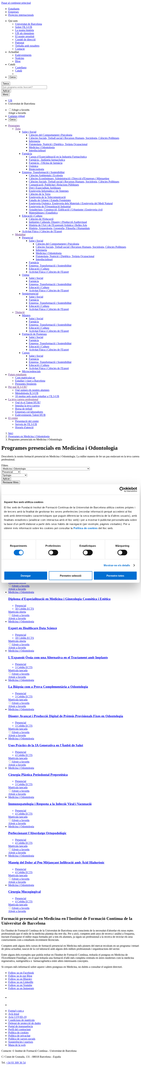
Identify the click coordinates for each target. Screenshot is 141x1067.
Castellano (20, 67)
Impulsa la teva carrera (27, 405)
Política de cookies (85, 528)
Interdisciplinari (37, 150)
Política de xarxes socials (21, 1038)
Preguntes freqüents (25, 383)
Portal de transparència (20, 1026)
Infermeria (34, 141)
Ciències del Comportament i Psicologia (50, 134)
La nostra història (24, 30)
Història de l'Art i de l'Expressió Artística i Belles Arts (58, 225)
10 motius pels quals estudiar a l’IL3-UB (37, 396)
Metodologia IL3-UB (26, 393)
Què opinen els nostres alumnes (32, 390)
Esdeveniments (23, 55)
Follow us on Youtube (20, 985)
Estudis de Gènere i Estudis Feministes (50, 200)
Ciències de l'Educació (41, 218)
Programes (14, 125)
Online (25, 274)
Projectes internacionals (21, 14)
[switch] (53, 552)
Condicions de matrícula (21, 1020)
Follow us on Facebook (21, 972)
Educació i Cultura (32, 215)
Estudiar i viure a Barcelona (30, 380)
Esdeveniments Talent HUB (30, 414)
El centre (13, 418)
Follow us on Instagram (21, 988)
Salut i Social (29, 131)
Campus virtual (16, 116)
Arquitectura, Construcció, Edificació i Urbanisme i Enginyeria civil (65, 209)
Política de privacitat (19, 1035)
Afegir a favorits (20, 109)
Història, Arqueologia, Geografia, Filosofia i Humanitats (59, 228)
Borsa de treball (23, 408)
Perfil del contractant (19, 1029)
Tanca (6, 83)
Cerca (12, 77)
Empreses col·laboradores (29, 411)
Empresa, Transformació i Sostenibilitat (43, 172)
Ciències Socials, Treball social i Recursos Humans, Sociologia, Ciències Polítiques (74, 138)
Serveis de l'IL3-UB (26, 424)
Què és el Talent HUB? (28, 402)
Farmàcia (27, 153)
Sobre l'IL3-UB (23, 27)
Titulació (20, 312)
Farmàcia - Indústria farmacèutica (47, 159)
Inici (10, 433)
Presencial (27, 237)
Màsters (26, 315)
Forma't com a (16, 1010)
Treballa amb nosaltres (27, 45)
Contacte (20, 48)
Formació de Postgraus (34, 334)
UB (10, 100)
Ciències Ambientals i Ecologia (46, 175)
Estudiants (13, 8)
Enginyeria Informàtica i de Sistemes (49, 190)
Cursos (26, 352)
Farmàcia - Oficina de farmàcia (45, 162)
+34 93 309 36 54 (16, 1062)
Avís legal (13, 1013)
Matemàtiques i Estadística (43, 212)
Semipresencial (30, 293)
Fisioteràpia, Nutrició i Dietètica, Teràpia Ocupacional (58, 144)
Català (18, 70)
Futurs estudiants (17, 374)
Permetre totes (115, 575)
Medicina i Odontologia (42, 147)
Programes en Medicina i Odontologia (29, 436)
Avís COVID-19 (17, 1016)
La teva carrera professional (23, 399)
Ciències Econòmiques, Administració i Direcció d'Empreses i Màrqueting (69, 178)
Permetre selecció (70, 575)
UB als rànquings (24, 33)
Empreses (13, 11)
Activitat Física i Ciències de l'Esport (42, 231)
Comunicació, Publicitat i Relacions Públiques (54, 184)
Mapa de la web (17, 1044)
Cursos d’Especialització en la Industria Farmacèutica (58, 156)
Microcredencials (31, 371)
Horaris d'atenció (24, 427)
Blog (17, 61)
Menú (5, 94)
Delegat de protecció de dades (24, 1023)
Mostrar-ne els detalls (117, 565)
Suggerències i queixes (20, 1041)
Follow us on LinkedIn (20, 982)
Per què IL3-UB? (17, 386)
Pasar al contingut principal (16, 2)
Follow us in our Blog (20, 975)
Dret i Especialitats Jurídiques (45, 187)
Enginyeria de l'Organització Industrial (50, 206)
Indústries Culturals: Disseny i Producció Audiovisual (58, 222)
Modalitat (20, 234)
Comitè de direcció (25, 39)
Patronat (19, 42)
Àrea (17, 128)
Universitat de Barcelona (28, 23)
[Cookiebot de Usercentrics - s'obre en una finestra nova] (122, 489)
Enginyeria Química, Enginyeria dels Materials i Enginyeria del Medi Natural (71, 203)
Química (33, 166)
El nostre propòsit (24, 36)
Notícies (19, 58)
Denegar (26, 575)
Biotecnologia (36, 169)
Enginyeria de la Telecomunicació (47, 197)
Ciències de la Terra (39, 194)
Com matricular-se (25, 377)
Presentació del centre (27, 421)
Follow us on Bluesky (20, 978)
